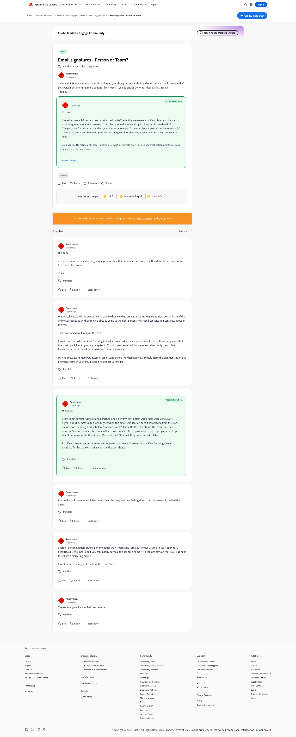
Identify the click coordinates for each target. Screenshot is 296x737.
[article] (121, 267)
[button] (252, 15)
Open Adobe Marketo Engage (220, 32)
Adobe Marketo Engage (67, 15)
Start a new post (144, 218)
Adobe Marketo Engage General (93, 15)
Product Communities (45, 15)
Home (29, 15)
